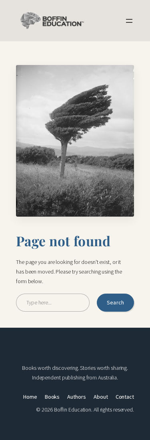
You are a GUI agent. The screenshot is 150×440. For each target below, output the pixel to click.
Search (115, 302)
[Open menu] (129, 21)
